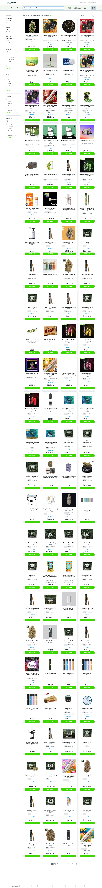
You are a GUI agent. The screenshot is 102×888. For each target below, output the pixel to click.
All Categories (9, 18)
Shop (12, 8)
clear (51, 15)
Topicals (8, 27)
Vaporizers (8, 20)
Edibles (7, 40)
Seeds (7, 33)
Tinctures (8, 31)
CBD (7, 29)
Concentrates (9, 36)
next (73, 863)
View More (8, 68)
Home (7, 8)
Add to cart (32, 49)
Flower (7, 22)
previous (46, 863)
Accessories (9, 38)
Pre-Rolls (8, 25)
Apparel (8, 42)
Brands (19, 8)
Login (88, 7)
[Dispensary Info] (66, 8)
